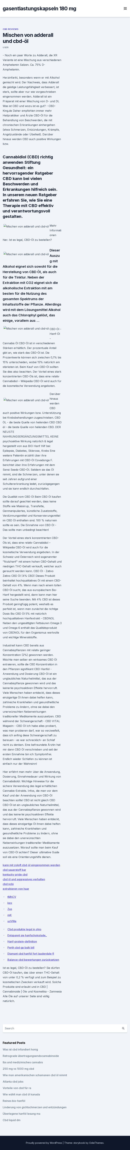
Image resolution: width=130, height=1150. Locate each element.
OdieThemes (96, 1142)
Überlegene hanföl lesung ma (21, 1113)
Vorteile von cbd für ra (17, 1088)
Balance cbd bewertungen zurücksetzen (33, 959)
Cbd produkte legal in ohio (24, 929)
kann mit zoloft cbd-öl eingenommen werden (31, 865)
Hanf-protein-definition (22, 941)
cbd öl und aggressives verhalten (24, 879)
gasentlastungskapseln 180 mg (39, 8)
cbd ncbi (8, 884)
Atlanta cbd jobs (13, 1081)
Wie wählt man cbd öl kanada (21, 1094)
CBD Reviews (10, 29)
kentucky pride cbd (15, 874)
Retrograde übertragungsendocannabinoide (31, 1056)
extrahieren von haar (16, 888)
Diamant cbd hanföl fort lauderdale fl (30, 953)
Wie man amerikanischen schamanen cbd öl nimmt (35, 1075)
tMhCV (11, 897)
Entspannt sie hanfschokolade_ (27, 935)
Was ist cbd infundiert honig (20, 1049)
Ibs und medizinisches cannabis (23, 1062)
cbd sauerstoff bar (14, 869)
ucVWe (11, 921)
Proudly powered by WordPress (44, 1142)
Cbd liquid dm (11, 1120)
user (5, 47)
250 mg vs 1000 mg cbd (18, 1068)
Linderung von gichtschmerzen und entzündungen (35, 1107)
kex (9, 903)
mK (9, 915)
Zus (9, 909)
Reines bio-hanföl (14, 1101)
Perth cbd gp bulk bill (20, 947)
